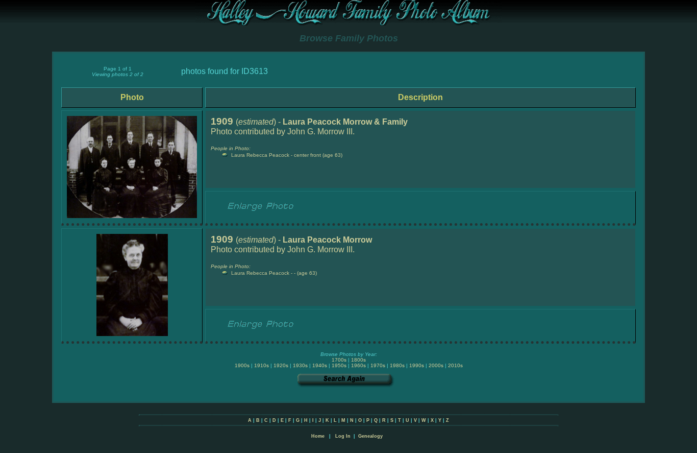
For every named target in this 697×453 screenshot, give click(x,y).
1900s (242, 365)
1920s (280, 365)
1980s (397, 365)
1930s (300, 365)
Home (318, 436)
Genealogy (370, 436)
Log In (343, 436)
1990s (416, 365)
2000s (436, 365)
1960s (358, 365)
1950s (339, 365)
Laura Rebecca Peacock (260, 155)
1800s (358, 360)
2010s (455, 365)
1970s (377, 365)
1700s (339, 360)
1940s (319, 365)
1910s (261, 365)
